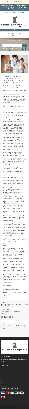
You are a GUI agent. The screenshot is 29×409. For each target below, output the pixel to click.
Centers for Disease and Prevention (17, 153)
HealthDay (10, 311)
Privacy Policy (4, 378)
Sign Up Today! (15, 14)
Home (7, 35)
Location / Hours (7, 14)
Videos (15, 48)
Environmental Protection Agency (18, 159)
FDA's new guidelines (12, 94)
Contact (3, 371)
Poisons (3, 328)
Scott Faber (5, 176)
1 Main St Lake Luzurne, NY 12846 (9, 5)
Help (10, 12)
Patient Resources (14, 35)
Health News (8, 48)
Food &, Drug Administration (18, 325)
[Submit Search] (24, 45)
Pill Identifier (16, 12)
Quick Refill (22, 12)
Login (20, 14)
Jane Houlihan (14, 112)
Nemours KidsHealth (7, 288)
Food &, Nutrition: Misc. (6, 325)
